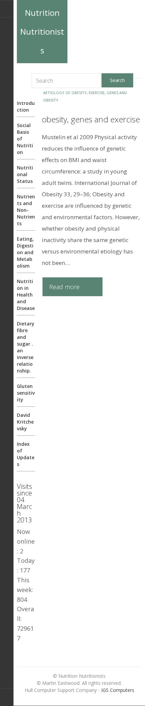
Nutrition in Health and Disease (26, 294)
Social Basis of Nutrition (25, 138)
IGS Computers (117, 690)
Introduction (26, 106)
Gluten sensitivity (26, 393)
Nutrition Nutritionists (42, 31)
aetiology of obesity (65, 92)
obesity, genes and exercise (91, 119)
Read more (64, 287)
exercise (97, 92)
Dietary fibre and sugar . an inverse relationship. (25, 347)
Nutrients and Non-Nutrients (26, 210)
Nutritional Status (25, 174)
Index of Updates (25, 454)
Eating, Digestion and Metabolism (25, 252)
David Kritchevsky (25, 422)
